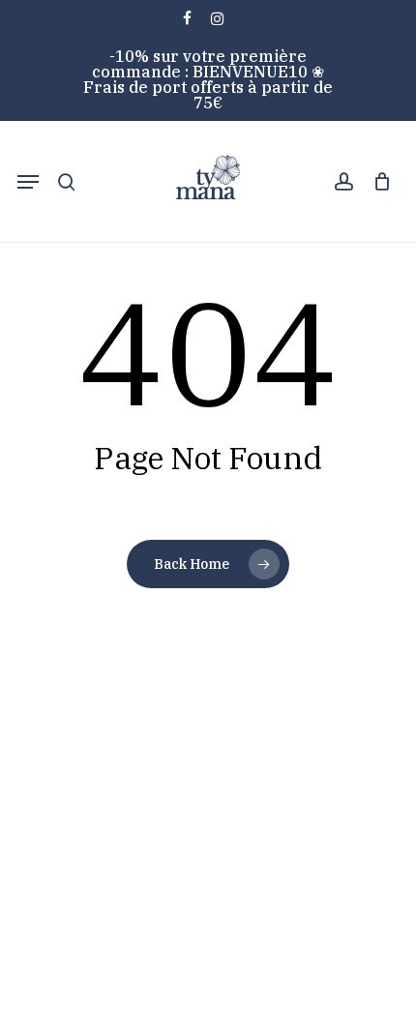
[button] (28, 182)
